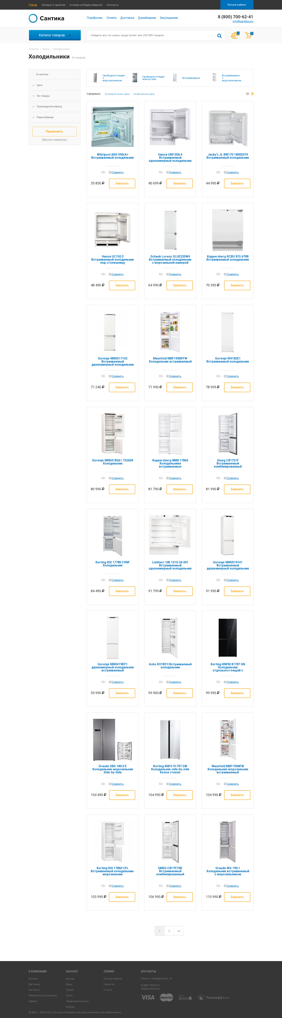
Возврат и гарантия (53, 4)
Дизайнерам (147, 18)
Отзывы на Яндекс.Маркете (86, 4)
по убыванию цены (144, 94)
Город (33, 5)
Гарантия (109, 984)
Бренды (70, 1006)
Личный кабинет (236, 4)
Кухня (69, 995)
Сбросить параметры (54, 139)
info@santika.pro (243, 21)
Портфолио (95, 18)
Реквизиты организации (43, 995)
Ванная (70, 978)
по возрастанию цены (117, 94)
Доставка (127, 18)
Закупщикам (169, 18)
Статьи (108, 989)
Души (69, 984)
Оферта (33, 1001)
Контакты (113, 4)
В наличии (42, 74)
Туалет (70, 989)
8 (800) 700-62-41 (150, 985)
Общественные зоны (77, 1001)
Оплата (111, 18)
